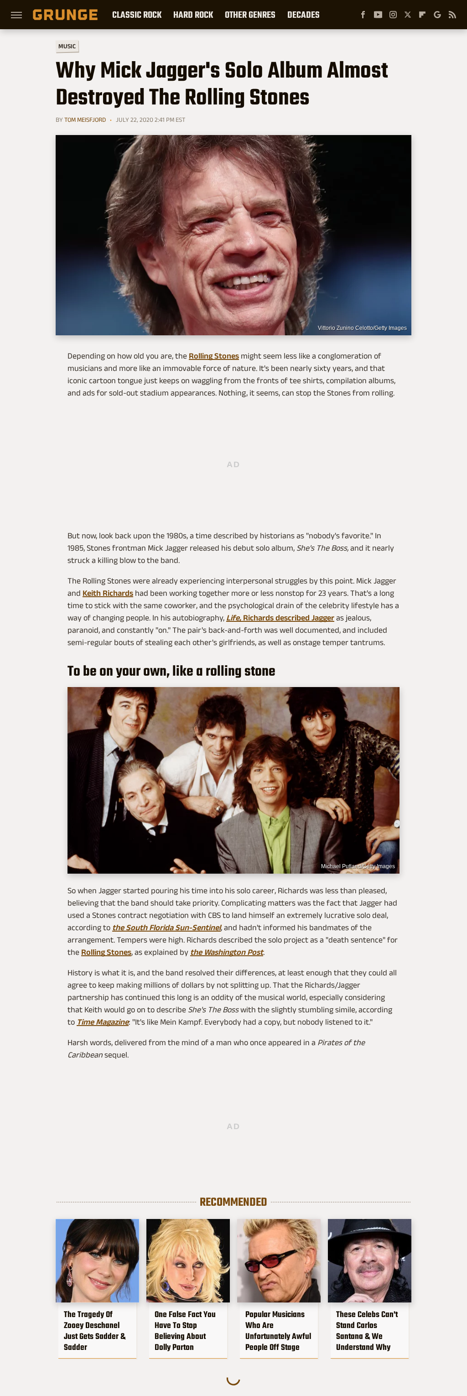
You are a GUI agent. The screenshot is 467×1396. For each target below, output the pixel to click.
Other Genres (250, 14)
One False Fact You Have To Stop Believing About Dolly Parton (185, 1331)
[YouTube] (378, 14)
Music (67, 46)
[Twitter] (407, 14)
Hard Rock (193, 14)
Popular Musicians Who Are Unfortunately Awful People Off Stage (278, 1331)
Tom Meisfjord (85, 119)
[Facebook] (363, 14)
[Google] (437, 14)
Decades (303, 14)
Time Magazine (103, 1021)
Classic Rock (136, 14)
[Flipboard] (422, 14)
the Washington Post (226, 952)
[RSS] (452, 14)
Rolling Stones (214, 355)
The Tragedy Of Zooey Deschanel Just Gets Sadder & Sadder (94, 1331)
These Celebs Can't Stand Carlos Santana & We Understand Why (367, 1331)
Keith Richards (108, 593)
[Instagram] (393, 14)
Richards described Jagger (280, 617)
